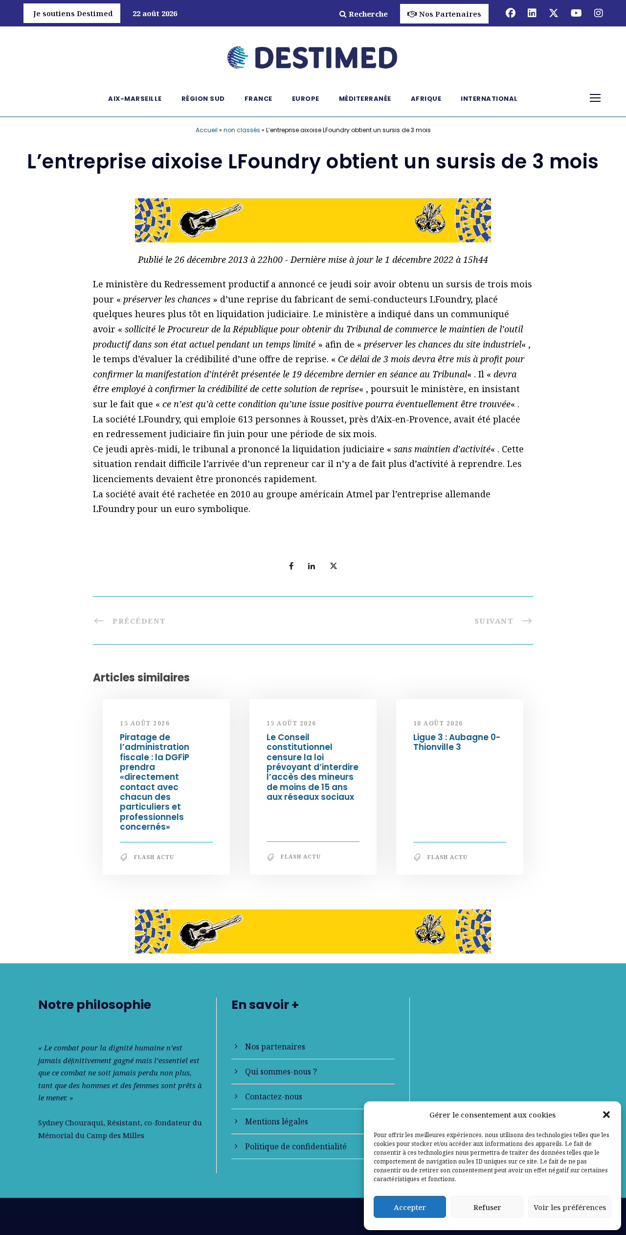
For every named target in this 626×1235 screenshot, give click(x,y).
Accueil (207, 130)
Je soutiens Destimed (73, 13)
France (258, 98)
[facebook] (510, 13)
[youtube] (576, 13)
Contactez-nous (273, 1096)
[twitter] (554, 13)
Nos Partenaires (450, 14)
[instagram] (598, 13)
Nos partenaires (275, 1046)
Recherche (368, 14)
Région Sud (203, 98)
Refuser (487, 1207)
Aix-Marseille (135, 98)
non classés (242, 130)
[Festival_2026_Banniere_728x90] (313, 219)
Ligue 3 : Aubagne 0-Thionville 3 (456, 742)
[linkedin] (532, 13)
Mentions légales (276, 1121)
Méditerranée (365, 98)
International (489, 98)
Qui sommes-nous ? (281, 1071)
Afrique (426, 98)
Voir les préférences (570, 1207)
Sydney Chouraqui (70, 1122)
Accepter (410, 1207)
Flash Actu (154, 857)
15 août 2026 (145, 723)
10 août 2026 (438, 723)
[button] (606, 1114)
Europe (305, 98)
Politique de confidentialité (296, 1146)
